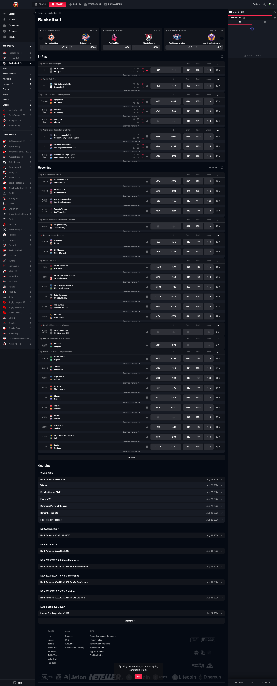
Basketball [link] (52, 13)
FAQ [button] (67, 640)
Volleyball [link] (52, 659)
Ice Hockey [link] (53, 651)
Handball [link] (52, 663)
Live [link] (50, 636)
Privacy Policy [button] (96, 640)
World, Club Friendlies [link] (51, 79)
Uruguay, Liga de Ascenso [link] (53, 235)
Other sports (9, 135)
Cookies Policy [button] (96, 655)
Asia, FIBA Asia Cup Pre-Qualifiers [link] (56, 95)
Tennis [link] (51, 644)
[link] (16, 4)
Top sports (8, 46)
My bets (266, 682)
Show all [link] (213, 167)
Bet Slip (239, 682)
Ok (138, 676)
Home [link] (41, 13)
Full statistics (254, 56)
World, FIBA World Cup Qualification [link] (57, 352)
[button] (40, 4)
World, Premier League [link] (52, 64)
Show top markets (130, 75)
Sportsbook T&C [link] (97, 647)
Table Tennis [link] (53, 655)
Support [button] (69, 636)
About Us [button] (69, 644)
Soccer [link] (51, 640)
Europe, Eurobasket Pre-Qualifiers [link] (56, 339)
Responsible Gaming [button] (74, 647)
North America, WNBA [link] (52, 175)
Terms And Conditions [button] (100, 644)
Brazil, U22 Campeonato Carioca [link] (56, 325)
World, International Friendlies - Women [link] (59, 220)
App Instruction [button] (97, 651)
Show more (130, 621)
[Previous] (41, 38)
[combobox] (256, 4)
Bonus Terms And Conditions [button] (103, 636)
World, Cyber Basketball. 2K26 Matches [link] (59, 130)
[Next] (222, 38)
